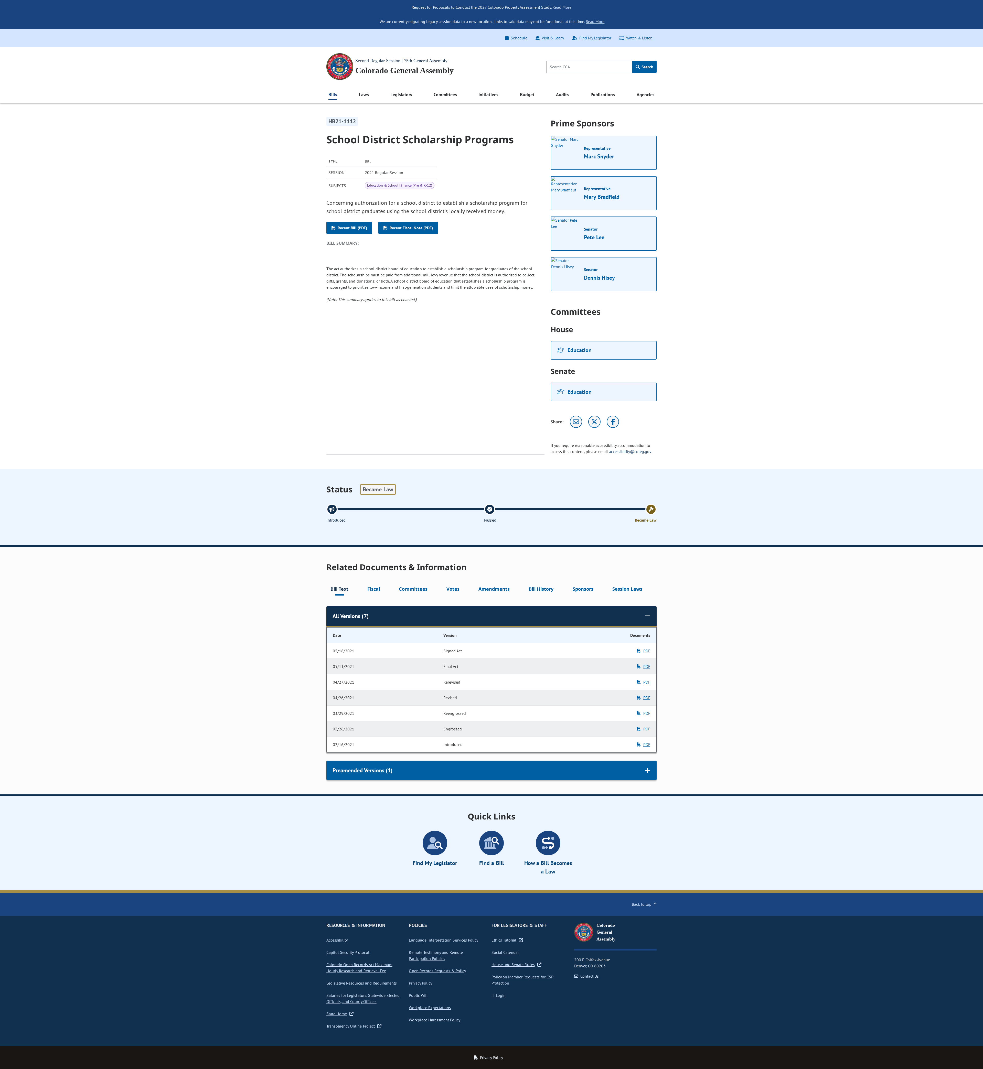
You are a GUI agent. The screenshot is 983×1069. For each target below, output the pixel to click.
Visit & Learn (553, 37)
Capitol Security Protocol (347, 952)
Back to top (641, 904)
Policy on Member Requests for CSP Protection (522, 980)
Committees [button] (445, 95)
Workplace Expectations (430, 1007)
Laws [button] (364, 95)
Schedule (519, 37)
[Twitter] (594, 422)
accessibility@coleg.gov (630, 451)
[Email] (576, 422)
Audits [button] (562, 95)
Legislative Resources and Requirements (361, 983)
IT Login (499, 995)
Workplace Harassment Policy (434, 1019)
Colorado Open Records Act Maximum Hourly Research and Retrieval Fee (359, 967)
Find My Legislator (595, 37)
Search (646, 66)
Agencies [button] (646, 95)
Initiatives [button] (488, 95)
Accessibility (337, 940)
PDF (646, 650)
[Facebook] (613, 422)
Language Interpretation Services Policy (443, 940)
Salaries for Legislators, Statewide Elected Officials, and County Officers (363, 998)
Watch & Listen (639, 37)
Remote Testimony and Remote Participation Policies (436, 955)
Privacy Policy (420, 983)
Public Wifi (418, 995)
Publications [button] (603, 95)
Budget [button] (527, 95)
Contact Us (589, 976)
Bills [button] (332, 95)
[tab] (339, 589)
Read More (561, 7)
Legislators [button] (401, 95)
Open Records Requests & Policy (437, 970)
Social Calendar (505, 952)
